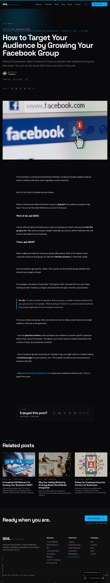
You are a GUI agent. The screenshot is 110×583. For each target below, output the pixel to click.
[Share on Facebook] (20, 88)
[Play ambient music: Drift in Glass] (85, 578)
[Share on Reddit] (25, 88)
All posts (9, 24)
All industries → (74, 554)
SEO (48, 548)
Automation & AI (52, 563)
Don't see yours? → (75, 557)
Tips (26, 79)
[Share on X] (12, 88)
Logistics (71, 542)
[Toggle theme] (86, 4)
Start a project (94, 518)
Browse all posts (23, 29)
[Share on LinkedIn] (16, 88)
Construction (73, 551)
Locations (94, 545)
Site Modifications (52, 545)
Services (39, 4)
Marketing (7, 79)
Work (57, 4)
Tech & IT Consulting (54, 560)
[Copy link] (33, 88)
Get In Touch (98, 4)
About (70, 4)
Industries (48, 4)
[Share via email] (29, 88)
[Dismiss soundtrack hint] (99, 572)
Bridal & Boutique (74, 548)
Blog (63, 4)
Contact (77, 4)
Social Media (17, 79)
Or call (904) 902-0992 (97, 523)
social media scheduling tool (35, 373)
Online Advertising (53, 551)
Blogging (50, 557)
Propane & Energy (75, 545)
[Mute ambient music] (103, 578)
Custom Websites (52, 542)
